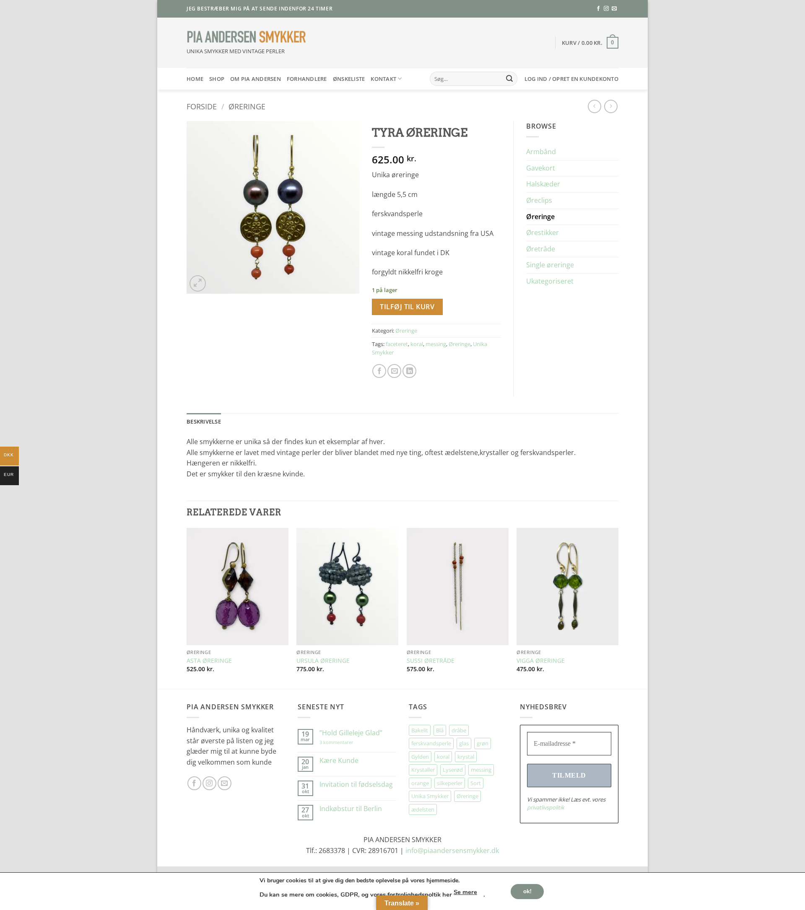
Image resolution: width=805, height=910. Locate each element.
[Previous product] (610, 106)
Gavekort (540, 168)
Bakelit (419, 730)
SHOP (216, 79)
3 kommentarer (344, 742)
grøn (482, 743)
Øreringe (247, 106)
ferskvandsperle (431, 743)
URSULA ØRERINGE (323, 660)
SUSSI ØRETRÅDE (430, 660)
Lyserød (453, 769)
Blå (440, 730)
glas (464, 743)
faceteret (397, 344)
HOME (195, 79)
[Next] (618, 607)
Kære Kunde (338, 761)
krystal (465, 756)
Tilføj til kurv (407, 306)
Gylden (420, 756)
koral (416, 344)
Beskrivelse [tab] (204, 421)
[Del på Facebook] (379, 371)
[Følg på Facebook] (598, 9)
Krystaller (423, 769)
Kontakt (383, 79)
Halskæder (543, 184)
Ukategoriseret (550, 281)
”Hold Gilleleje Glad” (350, 733)
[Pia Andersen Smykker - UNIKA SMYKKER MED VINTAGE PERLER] (246, 37)
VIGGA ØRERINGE (541, 660)
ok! (527, 891)
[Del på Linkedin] (409, 371)
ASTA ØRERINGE (209, 660)
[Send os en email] (614, 9)
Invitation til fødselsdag (356, 784)
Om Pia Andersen (255, 79)
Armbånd (541, 151)
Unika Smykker (430, 796)
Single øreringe (550, 264)
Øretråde (540, 248)
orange (420, 783)
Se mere (465, 892)
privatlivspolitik (545, 807)
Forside (202, 106)
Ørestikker (542, 232)
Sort (475, 783)
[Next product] (594, 106)
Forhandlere (307, 79)
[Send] (509, 79)
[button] (590, 42)
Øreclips (539, 200)
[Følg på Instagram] (606, 9)
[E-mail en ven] (394, 371)
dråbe (459, 730)
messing (436, 344)
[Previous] (187, 607)
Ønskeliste (349, 79)
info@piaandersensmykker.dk (452, 850)
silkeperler (449, 783)
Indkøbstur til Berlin (350, 809)
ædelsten (422, 809)
